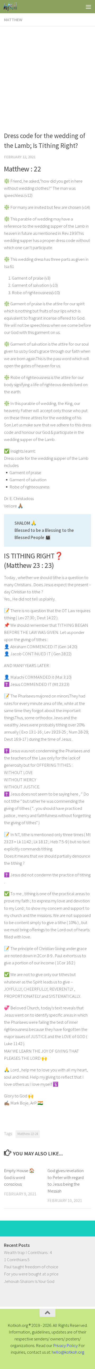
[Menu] (88, 6)
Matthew (13, 19)
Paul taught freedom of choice (31, 1267)
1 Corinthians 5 (17, 1259)
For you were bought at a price (31, 1274)
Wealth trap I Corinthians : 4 (28, 1252)
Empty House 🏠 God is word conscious (19, 1177)
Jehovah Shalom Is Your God (29, 1281)
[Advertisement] (47, 76)
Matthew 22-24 (27, 1134)
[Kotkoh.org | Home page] (12, 6)
